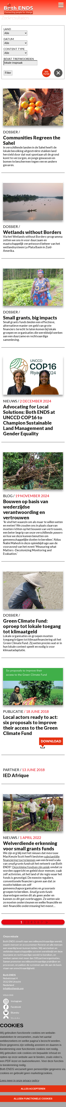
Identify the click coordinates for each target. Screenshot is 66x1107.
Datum (9, 38)
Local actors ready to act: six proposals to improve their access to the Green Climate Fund (30, 725)
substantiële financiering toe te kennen (31, 858)
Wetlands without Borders (32, 232)
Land (7, 29)
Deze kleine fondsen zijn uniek (31, 867)
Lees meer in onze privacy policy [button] (19, 1080)
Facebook (15, 1006)
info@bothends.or (12, 988)
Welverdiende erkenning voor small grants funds (30, 845)
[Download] (51, 747)
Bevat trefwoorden (19, 58)
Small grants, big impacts (30, 317)
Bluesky (14, 1012)
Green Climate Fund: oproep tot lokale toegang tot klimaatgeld (32, 626)
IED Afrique (16, 775)
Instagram (16, 1001)
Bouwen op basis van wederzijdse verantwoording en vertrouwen (25, 509)
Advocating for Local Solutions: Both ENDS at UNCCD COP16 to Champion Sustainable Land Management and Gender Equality (29, 420)
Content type (14, 48)
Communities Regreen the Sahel (31, 140)
